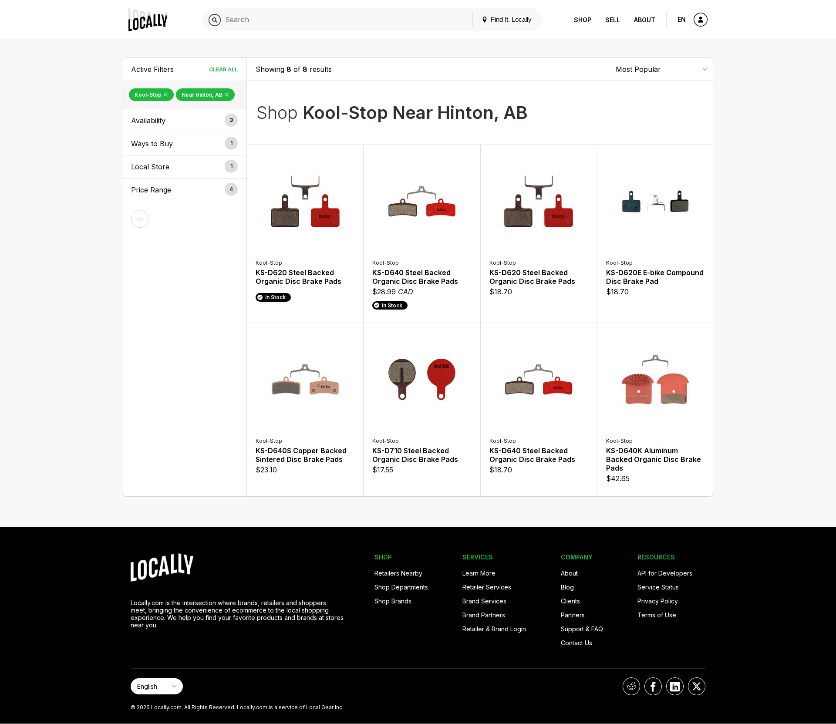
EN (682, 19)
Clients (570, 601)
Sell (612, 20)
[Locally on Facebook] (653, 686)
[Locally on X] (696, 686)
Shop (582, 20)
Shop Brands (392, 601)
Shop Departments (401, 587)
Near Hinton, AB (203, 94)
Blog (567, 587)
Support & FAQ (582, 629)
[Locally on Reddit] (631, 686)
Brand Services (484, 601)
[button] (184, 120)
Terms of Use (656, 615)
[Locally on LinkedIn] (675, 686)
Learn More (479, 573)
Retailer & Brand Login (494, 629)
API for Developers (664, 573)
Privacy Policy (657, 601)
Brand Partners (483, 615)
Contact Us (576, 643)
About (644, 20)
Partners (573, 615)
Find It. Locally (510, 19)
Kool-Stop (149, 94)
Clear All (223, 69)
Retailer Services (486, 587)
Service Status (658, 587)
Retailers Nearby (398, 573)
